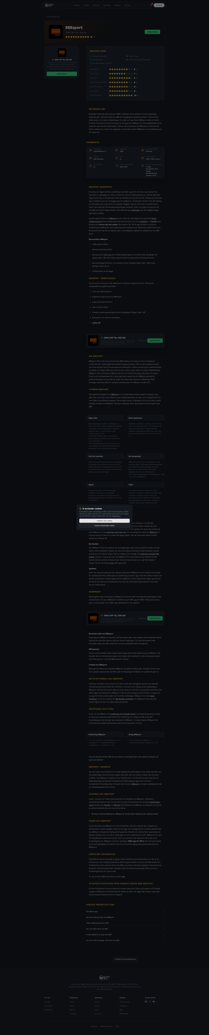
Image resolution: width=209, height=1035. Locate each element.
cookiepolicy (116, 516)
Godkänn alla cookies (104, 521)
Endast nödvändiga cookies (105, 525)
